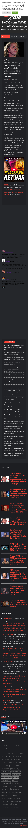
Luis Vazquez (6, 687)
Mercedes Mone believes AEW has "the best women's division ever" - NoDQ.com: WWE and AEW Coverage (14, 678)
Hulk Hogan (14, 765)
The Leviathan (7, 618)
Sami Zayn (5, 789)
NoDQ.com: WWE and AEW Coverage (14, 24)
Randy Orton (5, 780)
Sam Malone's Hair (8, 634)
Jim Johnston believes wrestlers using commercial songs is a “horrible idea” (13, 427)
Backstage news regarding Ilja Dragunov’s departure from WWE (14, 437)
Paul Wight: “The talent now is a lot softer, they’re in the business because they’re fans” (14, 347)
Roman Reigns (6, 786)
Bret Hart (6, 202)
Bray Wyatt (16, 751)
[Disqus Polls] (14, 227)
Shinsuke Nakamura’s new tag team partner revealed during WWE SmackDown (14, 399)
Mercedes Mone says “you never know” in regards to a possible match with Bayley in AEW (14, 416)
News (7, 59)
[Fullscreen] (25, 733)
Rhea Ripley (5, 783)
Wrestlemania (6, 804)
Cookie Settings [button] (6, 12)
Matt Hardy (16, 774)
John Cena (5, 771)
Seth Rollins (15, 789)
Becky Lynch (5, 751)
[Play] (3, 733)
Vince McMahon (15, 801)
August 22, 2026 (18, 630)
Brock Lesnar (5, 754)
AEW (4, 745)
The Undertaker (6, 798)
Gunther (4, 765)
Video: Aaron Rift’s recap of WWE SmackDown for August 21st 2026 (12, 410)
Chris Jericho (17, 756)
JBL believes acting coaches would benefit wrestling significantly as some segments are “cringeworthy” (14, 381)
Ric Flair (15, 783)
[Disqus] (14, 268)
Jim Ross (14, 768)
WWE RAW (15, 807)
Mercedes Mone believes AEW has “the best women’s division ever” (13, 363)
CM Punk (5, 759)
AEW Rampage (6, 748)
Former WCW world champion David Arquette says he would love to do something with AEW (13, 393)
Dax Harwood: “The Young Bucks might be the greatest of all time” (14, 432)
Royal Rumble (17, 786)
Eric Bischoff (17, 762)
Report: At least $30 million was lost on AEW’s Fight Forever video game (13, 454)
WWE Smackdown (7, 810)
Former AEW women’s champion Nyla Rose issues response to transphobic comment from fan (13, 369)
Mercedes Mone (6, 777)
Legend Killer (7, 700)
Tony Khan (17, 798)
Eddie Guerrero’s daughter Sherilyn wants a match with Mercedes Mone (14, 353)
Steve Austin (13, 202)
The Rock (16, 795)
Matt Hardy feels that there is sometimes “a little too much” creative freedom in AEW (14, 422)
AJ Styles (16, 748)
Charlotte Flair (6, 756)
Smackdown (5, 792)
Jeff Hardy (5, 768)
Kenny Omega (16, 771)
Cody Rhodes (15, 759)
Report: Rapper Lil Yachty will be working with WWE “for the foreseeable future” (14, 375)
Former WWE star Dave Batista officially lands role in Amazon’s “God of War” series (14, 449)
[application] (14, 727)
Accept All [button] (15, 12)
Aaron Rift (6, 79)
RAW (15, 780)
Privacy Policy (23, 825)
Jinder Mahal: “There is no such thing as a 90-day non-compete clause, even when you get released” (13, 404)
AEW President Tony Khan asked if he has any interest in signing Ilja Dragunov (14, 387)
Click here (7, 185)
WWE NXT (5, 807)
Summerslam (5, 795)
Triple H (4, 801)
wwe (15, 804)
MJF (16, 777)
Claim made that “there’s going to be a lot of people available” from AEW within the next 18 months (13, 443)
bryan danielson (17, 754)
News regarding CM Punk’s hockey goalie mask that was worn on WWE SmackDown (14, 358)
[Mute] (22, 733)
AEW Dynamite (14, 745)
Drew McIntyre (6, 762)
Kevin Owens (6, 774)
